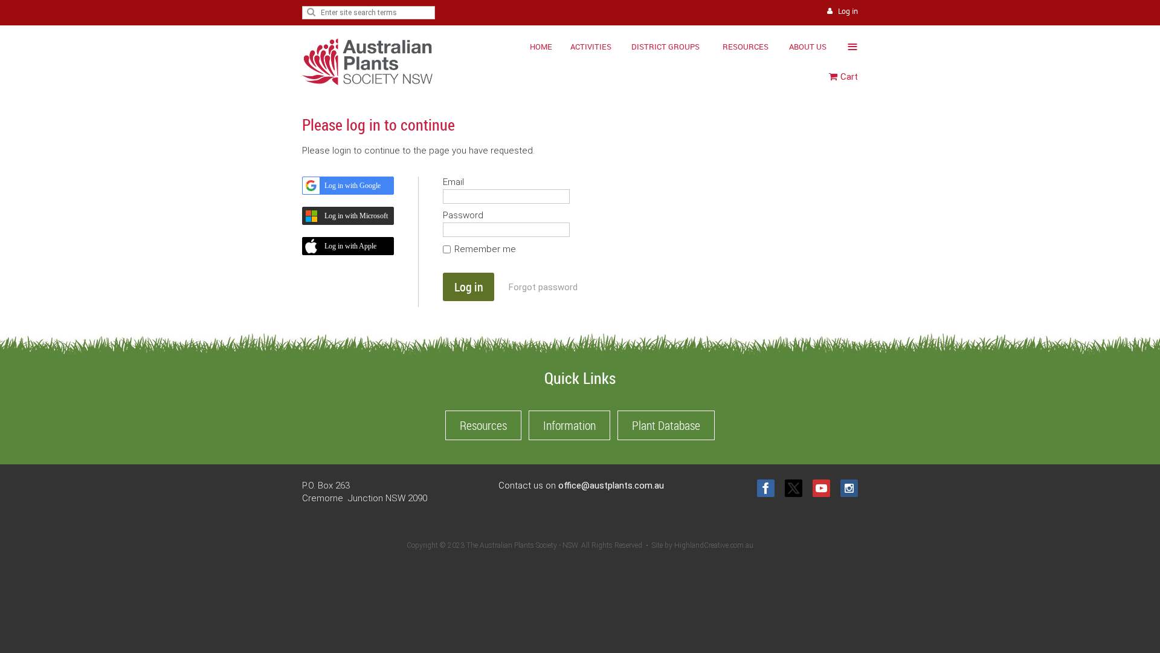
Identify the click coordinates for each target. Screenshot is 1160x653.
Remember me (485, 249)
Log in (848, 11)
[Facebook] (766, 488)
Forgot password (543, 287)
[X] (793, 488)
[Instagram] (849, 488)
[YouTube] (821, 488)
